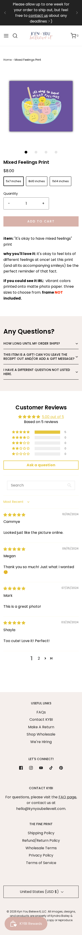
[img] (14, 514)
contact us (38, 15)
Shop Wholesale (41, 734)
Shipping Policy (41, 833)
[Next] (77, 13)
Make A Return (41, 727)
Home (7, 60)
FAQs (41, 712)
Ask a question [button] (41, 465)
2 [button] (39, 658)
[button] (41, 106)
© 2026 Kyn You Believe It (24, 911)
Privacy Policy (41, 855)
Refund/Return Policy (41, 840)
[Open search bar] (16, 36)
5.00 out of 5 (53, 416)
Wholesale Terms (41, 848)
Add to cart (41, 221)
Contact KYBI (41, 719)
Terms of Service (41, 862)
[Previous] (5, 13)
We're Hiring (41, 741)
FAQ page (67, 797)
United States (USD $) (40, 891)
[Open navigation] (6, 36)
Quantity (10, 193)
